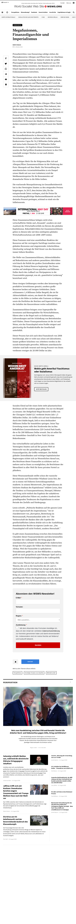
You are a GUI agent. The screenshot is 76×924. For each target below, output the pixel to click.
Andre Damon (17, 45)
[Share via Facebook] (5, 58)
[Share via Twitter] (5, 63)
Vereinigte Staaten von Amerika (34, 673)
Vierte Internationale (8, 17)
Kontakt (62, 3)
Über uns (68, 3)
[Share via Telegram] (5, 74)
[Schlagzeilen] (7, 13)
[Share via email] (5, 79)
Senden (38, 645)
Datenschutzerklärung (51, 631)
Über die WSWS (65, 17)
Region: (19, 616)
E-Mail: (18, 598)
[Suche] (73, 13)
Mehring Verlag (52, 17)
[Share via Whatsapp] (5, 68)
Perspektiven (17, 673)
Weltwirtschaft (51, 673)
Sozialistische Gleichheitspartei (28, 17)
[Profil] (73, 3)
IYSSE (43, 17)
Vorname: (19, 607)
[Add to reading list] (5, 84)
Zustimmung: (21, 625)
